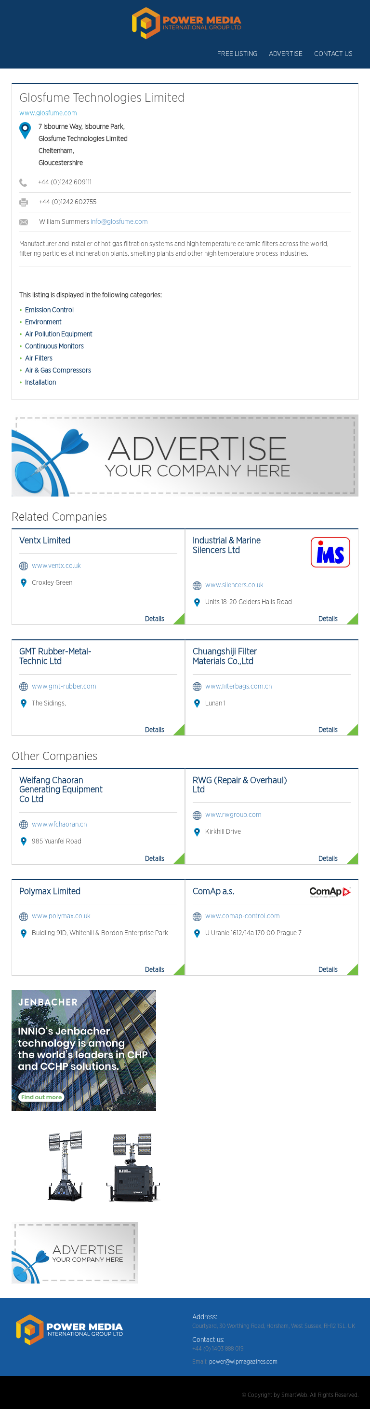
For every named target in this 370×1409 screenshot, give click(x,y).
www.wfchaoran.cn (59, 824)
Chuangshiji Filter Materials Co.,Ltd (225, 657)
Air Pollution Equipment (58, 334)
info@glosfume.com (119, 222)
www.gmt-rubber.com (64, 686)
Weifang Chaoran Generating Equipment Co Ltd (61, 790)
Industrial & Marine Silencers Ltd (227, 546)
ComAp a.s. (214, 891)
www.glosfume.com (48, 113)
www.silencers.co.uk (234, 585)
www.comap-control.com (242, 916)
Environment (43, 322)
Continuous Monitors (54, 346)
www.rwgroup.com (233, 815)
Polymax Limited (49, 891)
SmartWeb (294, 1395)
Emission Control (49, 310)
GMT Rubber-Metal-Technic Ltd (55, 657)
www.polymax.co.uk (61, 916)
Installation (40, 382)
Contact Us (333, 54)
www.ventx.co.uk (56, 566)
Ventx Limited (44, 541)
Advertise (286, 54)
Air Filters (39, 358)
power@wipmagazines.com (243, 1362)
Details (154, 619)
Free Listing (237, 54)
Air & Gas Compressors (58, 370)
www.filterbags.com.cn (238, 686)
